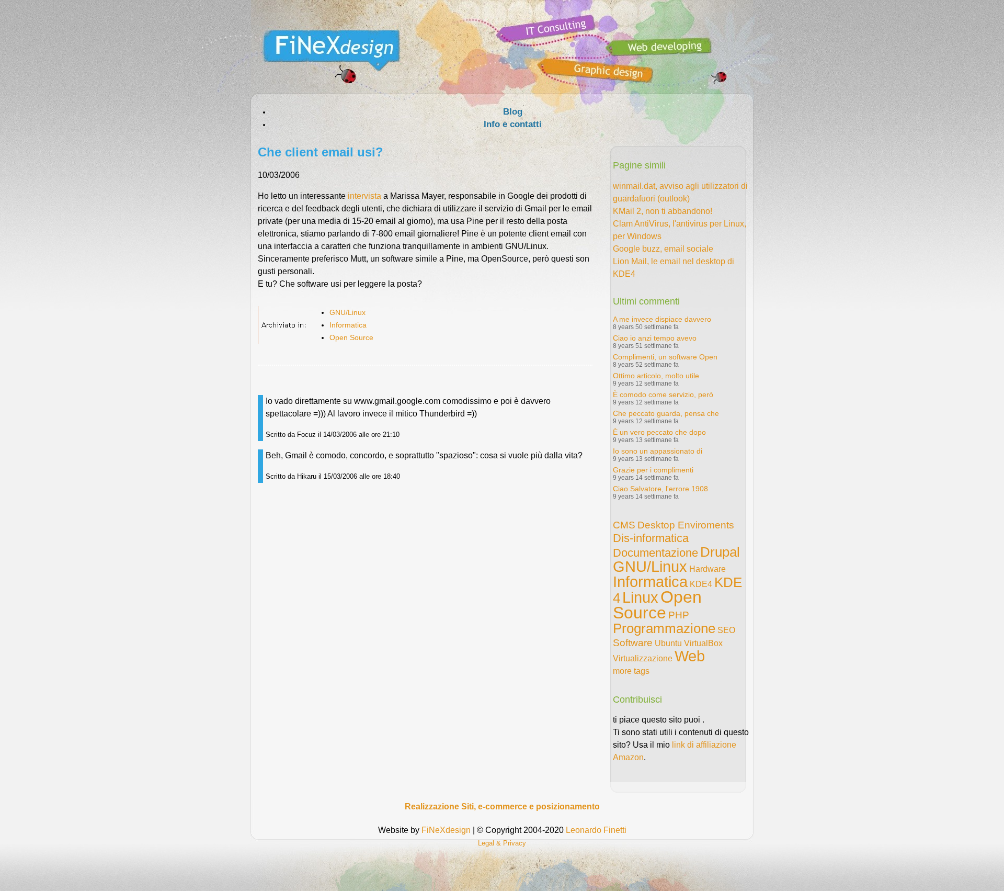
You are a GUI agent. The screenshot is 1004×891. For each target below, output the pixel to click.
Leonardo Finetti (596, 830)
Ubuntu (668, 643)
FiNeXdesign (446, 830)
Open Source (351, 337)
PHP (678, 615)
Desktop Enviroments (685, 525)
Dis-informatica (651, 538)
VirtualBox (703, 643)
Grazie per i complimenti (653, 470)
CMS (624, 525)
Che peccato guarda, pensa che (666, 413)
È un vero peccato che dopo (659, 432)
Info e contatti (513, 124)
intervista (364, 195)
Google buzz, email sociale (663, 248)
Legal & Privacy (502, 843)
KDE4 (701, 584)
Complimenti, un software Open (665, 357)
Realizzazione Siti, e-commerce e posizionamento (502, 806)
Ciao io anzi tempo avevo (655, 338)
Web (690, 656)
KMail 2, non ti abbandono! (662, 211)
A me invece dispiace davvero (662, 319)
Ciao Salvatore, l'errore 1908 (660, 488)
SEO (726, 630)
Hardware (707, 569)
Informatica (348, 325)
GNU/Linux (347, 312)
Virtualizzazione (642, 658)
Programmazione (664, 628)
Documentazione (655, 552)
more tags (631, 671)
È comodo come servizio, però (663, 394)
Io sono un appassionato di (657, 451)
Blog (512, 112)
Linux (640, 597)
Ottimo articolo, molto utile (656, 375)
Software (633, 642)
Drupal (720, 552)
